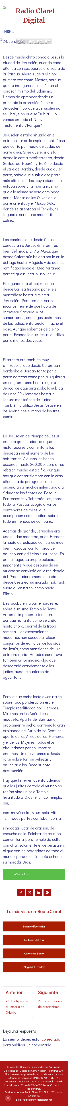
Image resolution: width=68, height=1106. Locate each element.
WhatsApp (21, 874)
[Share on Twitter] (29, 892)
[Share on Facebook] (21, 892)
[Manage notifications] (8, 1098)
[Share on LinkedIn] (38, 892)
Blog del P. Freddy (34, 967)
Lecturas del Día (34, 940)
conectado (51, 1039)
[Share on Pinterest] (47, 892)
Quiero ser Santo (34, 953)
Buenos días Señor (34, 926)
